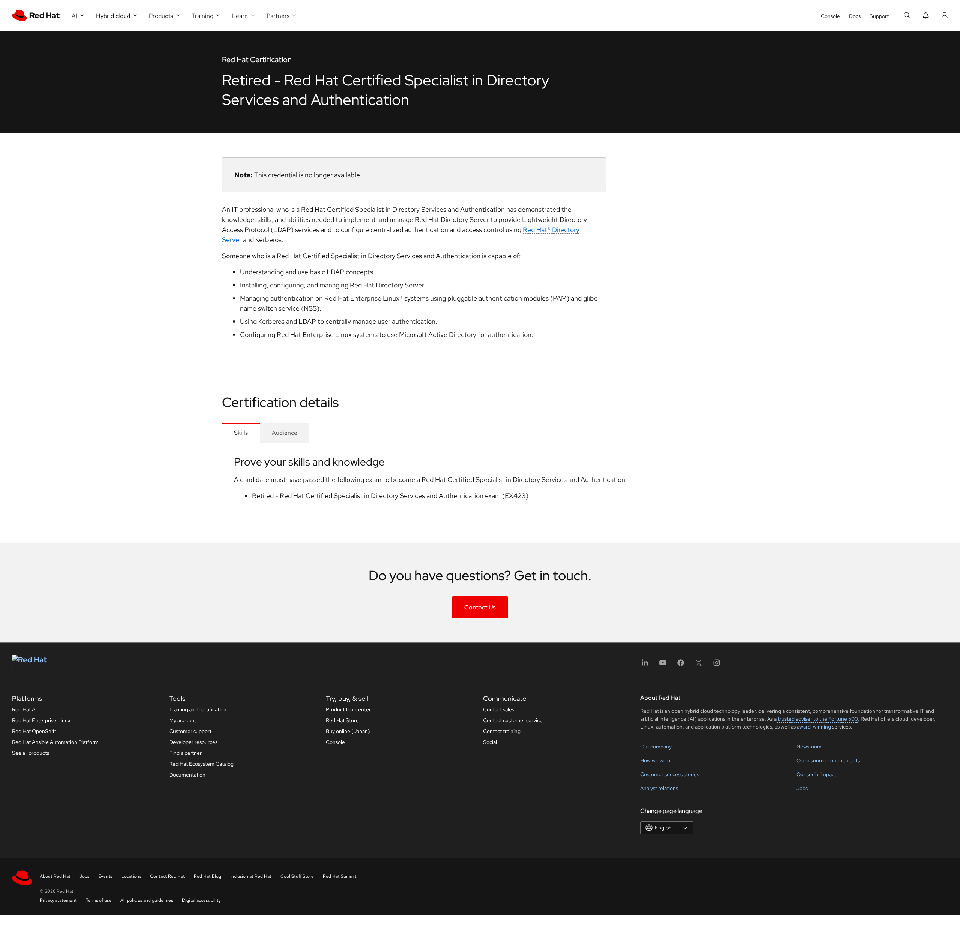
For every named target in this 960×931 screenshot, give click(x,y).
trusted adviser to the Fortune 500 (818, 718)
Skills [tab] (241, 433)
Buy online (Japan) (348, 731)
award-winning (814, 726)
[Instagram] (716, 665)
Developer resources (193, 742)
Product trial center (348, 709)
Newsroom (809, 746)
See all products (30, 753)
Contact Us (480, 607)
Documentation (187, 774)
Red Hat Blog (207, 876)
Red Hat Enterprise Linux (41, 720)
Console (830, 16)
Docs (855, 16)
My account (182, 720)
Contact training (501, 731)
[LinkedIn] (644, 665)
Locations (131, 876)
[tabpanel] (480, 481)
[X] (698, 665)
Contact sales (498, 709)
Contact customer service (513, 720)
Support (879, 16)
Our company (656, 746)
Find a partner (185, 753)
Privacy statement (58, 900)
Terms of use (98, 900)
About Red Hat (55, 876)
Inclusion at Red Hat (251, 876)
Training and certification (197, 709)
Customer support (190, 731)
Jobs (802, 788)
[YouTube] (662, 665)
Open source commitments (828, 760)
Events (105, 876)
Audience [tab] (284, 433)
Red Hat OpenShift (34, 731)
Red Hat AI (24, 709)
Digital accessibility (201, 900)
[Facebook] (680, 665)
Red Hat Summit (340, 876)
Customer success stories (669, 774)
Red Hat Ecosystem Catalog (201, 763)
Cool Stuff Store (297, 876)
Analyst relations (659, 788)
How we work (655, 760)
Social (490, 742)
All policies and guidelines (146, 900)
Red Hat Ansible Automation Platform (55, 742)
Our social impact (816, 774)
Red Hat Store (342, 720)
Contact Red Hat (167, 876)
